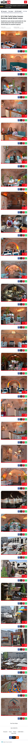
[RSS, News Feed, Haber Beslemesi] (17, 737)
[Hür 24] (5, 2)
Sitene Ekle (13, 733)
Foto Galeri (10, 11)
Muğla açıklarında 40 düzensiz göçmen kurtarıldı (16, 6)
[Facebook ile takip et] (10, 737)
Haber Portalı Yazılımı (7, 742)
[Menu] (25, 2)
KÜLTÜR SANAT (18, 11)
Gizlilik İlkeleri (20, 731)
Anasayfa (5, 11)
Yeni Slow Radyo (14, 723)
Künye (10, 731)
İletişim (14, 731)
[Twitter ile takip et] (14, 737)
